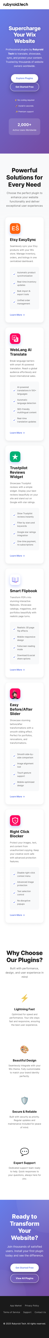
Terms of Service (11, 1312)
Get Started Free (25, 87)
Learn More (16, 314)
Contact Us (40, 1312)
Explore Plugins (24, 78)
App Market (16, 1305)
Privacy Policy (32, 1305)
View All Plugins (24, 1278)
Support (27, 1312)
